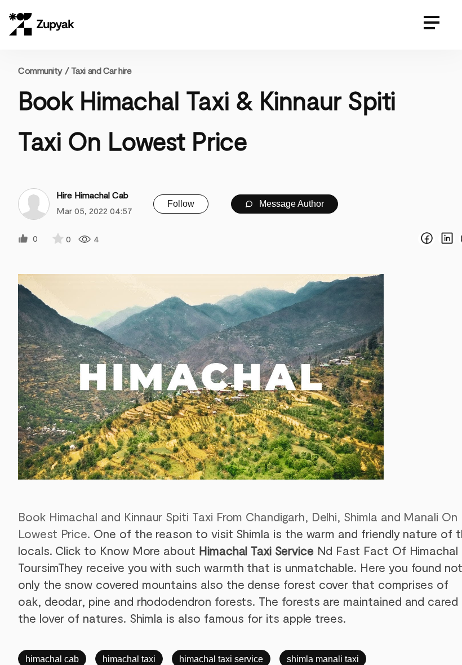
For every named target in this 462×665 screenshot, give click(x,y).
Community (43, 70)
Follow (180, 204)
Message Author (290, 204)
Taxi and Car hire (101, 70)
